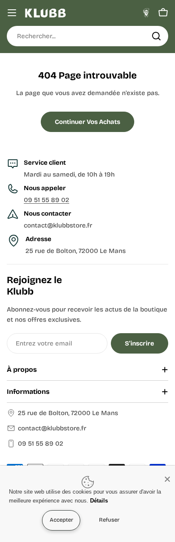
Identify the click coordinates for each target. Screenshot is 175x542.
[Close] (167, 479)
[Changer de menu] (12, 13)
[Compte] (146, 13)
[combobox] (87, 36)
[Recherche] (156, 36)
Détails (99, 500)
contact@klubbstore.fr (52, 428)
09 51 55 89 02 (46, 200)
